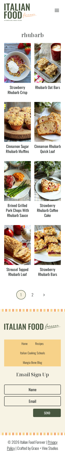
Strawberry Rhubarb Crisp (17, 89)
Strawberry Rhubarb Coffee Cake (47, 210)
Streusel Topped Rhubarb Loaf (17, 272)
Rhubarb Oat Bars (47, 87)
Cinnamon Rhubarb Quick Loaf (47, 148)
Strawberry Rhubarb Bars (47, 272)
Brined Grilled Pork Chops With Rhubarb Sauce (17, 210)
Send (47, 413)
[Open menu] (57, 10)
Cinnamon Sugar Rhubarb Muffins (17, 148)
